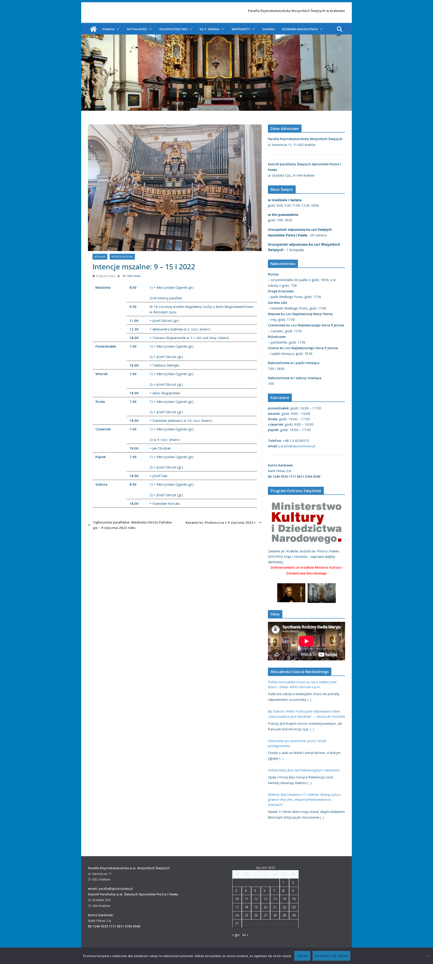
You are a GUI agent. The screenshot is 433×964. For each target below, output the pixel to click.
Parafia (108, 29)
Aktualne (100, 256)
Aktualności (137, 29)
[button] (117, 29)
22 (284, 907)
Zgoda (302, 955)
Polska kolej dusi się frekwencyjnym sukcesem (303, 770)
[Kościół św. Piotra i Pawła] (93, 29)
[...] (309, 699)
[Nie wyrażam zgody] (427, 956)
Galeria (268, 29)
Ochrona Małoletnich (300, 29)
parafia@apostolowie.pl (297, 446)
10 (237, 899)
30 (294, 915)
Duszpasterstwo (173, 29)
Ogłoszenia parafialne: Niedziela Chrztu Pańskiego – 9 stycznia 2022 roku (132, 525)
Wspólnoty (241, 29)
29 (284, 915)
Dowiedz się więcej (331, 955)
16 (294, 899)
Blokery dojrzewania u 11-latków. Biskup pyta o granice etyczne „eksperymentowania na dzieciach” (304, 799)
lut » (245, 935)
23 (294, 907)
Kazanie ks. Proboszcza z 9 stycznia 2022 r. (221, 522)
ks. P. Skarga (209, 29)
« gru (236, 935)
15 (284, 899)
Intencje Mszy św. (122, 256)
